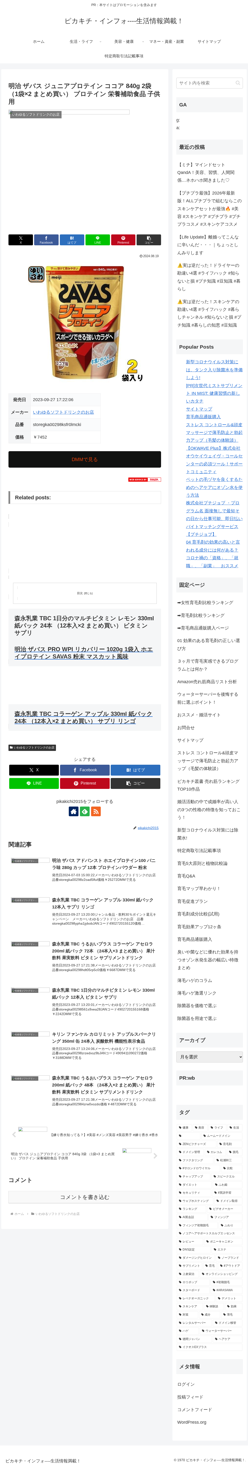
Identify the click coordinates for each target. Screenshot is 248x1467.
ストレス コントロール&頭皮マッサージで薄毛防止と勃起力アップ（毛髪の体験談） (214, 432)
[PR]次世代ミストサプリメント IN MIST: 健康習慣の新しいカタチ (214, 393)
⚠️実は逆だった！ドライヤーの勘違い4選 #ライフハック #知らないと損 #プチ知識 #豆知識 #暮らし (208, 277)
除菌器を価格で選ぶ (197, 1005)
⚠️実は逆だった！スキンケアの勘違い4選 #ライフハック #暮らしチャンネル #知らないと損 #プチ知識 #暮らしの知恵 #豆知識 (209, 313)
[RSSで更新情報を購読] (96, 811)
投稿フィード (190, 1397)
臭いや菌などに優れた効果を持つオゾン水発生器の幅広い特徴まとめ (207, 960)
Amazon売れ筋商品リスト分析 (207, 681)
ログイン (186, 1384)
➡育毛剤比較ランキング (201, 615)
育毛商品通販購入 (203, 416)
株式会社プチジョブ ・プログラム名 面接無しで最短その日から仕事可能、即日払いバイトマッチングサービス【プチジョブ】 (214, 519)
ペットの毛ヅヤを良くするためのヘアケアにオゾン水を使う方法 (214, 487)
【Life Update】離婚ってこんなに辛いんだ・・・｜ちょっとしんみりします (208, 245)
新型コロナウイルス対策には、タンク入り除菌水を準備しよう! (214, 369)
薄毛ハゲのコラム (194, 980)
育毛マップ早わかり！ (199, 888)
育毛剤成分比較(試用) (198, 914)
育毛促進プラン (192, 901)
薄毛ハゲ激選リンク (197, 993)
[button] (149, 239)
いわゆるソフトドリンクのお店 (63, 412)
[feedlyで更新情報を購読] (85, 811)
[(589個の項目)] (188, 1136)
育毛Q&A (186, 876)
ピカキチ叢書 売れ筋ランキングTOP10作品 (208, 785)
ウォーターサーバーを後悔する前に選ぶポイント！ (207, 698)
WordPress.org (191, 1422)
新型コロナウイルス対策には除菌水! (207, 834)
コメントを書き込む (85, 1197)
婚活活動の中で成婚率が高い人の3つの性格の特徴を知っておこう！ (209, 809)
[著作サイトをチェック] (73, 811)
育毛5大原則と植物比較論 (202, 863)
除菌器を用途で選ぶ (197, 1018)
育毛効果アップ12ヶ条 (199, 926)
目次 (80, 593)
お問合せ (186, 727)
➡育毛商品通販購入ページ (203, 628)
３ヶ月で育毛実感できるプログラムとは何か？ (207, 665)
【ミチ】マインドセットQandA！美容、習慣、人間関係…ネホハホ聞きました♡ (205, 172)
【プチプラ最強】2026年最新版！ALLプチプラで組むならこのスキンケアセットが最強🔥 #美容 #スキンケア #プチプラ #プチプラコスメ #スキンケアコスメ (209, 209)
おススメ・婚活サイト (199, 714)
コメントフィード (194, 1409)
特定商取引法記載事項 (199, 850)
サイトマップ (199, 409)
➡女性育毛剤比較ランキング (205, 602)
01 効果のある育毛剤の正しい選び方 (208, 644)
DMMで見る (85, 459)
